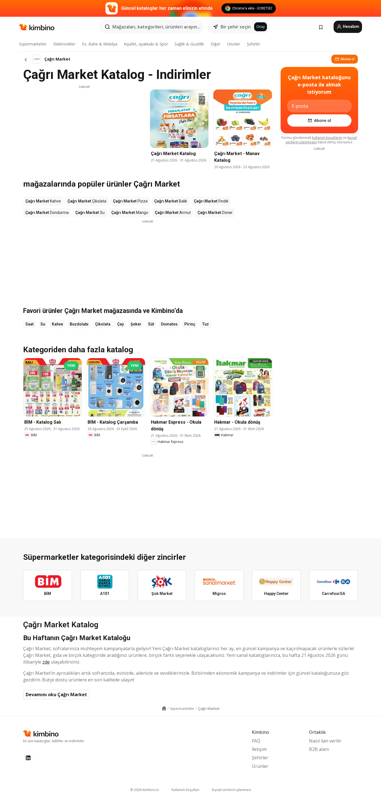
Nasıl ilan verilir (325, 741)
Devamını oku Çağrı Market (56, 694)
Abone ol (347, 59)
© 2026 (144, 789)
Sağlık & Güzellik (189, 44)
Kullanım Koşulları (185, 789)
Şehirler (253, 44)
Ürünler (233, 44)
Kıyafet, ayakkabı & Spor (146, 44)
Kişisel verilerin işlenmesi (231, 789)
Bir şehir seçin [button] (236, 27)
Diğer (215, 44)
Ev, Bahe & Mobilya (99, 44)
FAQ (256, 741)
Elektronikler (64, 44)
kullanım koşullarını (327, 137)
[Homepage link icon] (164, 708)
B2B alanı (319, 749)
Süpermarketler (33, 44)
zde (46, 662)
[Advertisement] (84, 128)
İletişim (259, 749)
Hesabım (350, 26)
